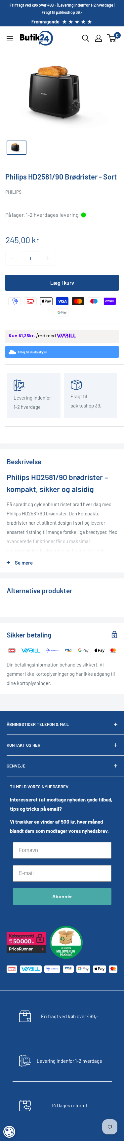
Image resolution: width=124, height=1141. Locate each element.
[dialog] (9, 1132)
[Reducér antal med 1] (13, 258)
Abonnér (62, 896)
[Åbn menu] (10, 38)
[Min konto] (98, 38)
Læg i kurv (62, 282)
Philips (13, 192)
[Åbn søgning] (85, 38)
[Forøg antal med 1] (48, 258)
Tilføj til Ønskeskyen (66, 352)
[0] (112, 38)
